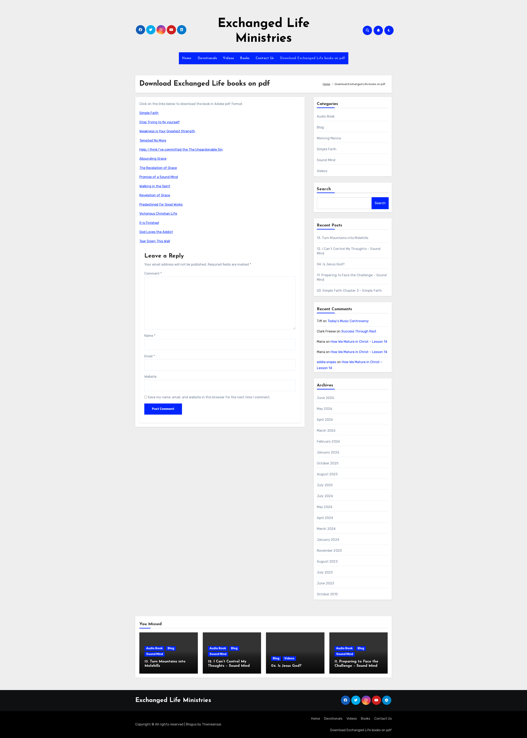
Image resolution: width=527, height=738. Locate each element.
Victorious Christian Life (158, 214)
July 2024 (325, 496)
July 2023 (325, 572)
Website (150, 377)
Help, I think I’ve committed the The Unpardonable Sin (181, 150)
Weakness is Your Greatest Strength (167, 131)
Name (149, 336)
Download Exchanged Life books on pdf (312, 58)
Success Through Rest (358, 331)
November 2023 (329, 551)
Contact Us (265, 58)
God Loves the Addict (156, 232)
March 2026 (326, 431)
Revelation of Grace (154, 195)
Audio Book (326, 116)
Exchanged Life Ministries (173, 700)
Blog (320, 127)
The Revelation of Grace (158, 168)
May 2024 (324, 507)
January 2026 (328, 452)
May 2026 (324, 409)
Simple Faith (149, 113)
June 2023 (325, 583)
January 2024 (328, 540)
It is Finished (149, 223)
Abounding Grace (152, 159)
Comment (153, 273)
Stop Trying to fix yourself (159, 122)
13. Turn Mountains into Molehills (342, 238)
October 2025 (327, 463)
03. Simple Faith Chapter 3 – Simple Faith (349, 291)
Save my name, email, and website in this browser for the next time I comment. (209, 397)
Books (245, 58)
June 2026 (325, 398)
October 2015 (327, 594)
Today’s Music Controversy (348, 321)
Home (186, 58)
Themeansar (211, 724)
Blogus (191, 724)
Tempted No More (152, 140)
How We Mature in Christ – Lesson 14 (359, 342)
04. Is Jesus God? (331, 264)
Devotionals (207, 58)
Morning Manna (329, 138)
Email (149, 356)
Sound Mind (326, 160)
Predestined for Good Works (161, 204)
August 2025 (327, 474)
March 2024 (326, 529)
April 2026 (325, 420)
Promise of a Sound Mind (158, 177)
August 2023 (327, 561)
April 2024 (325, 518)
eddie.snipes (326, 362)
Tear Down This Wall (154, 241)
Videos (228, 58)
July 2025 (325, 485)
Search (324, 189)
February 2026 (328, 441)
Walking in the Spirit (154, 186)
